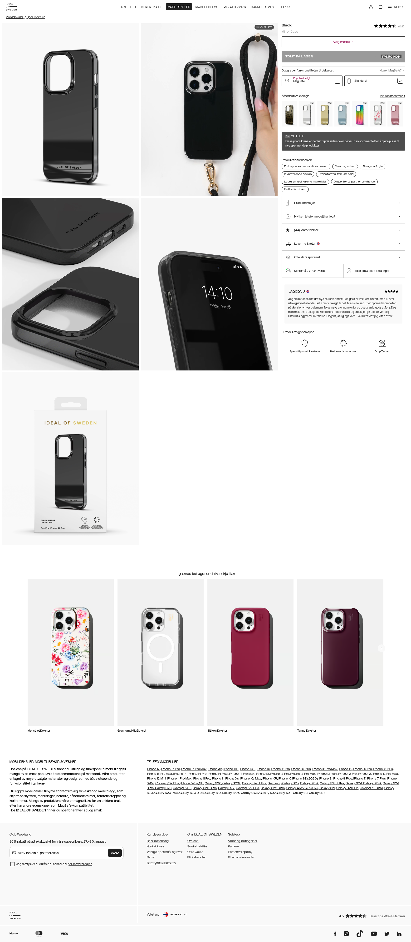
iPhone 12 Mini (156, 778)
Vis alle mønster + (392, 96)
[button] (370, 915)
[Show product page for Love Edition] (378, 114)
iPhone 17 (153, 769)
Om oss (193, 841)
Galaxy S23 (162, 788)
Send (115, 853)
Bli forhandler (196, 857)
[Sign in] (371, 6)
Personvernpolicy (240, 852)
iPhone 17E (231, 769)
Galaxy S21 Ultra (371, 788)
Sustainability (197, 846)
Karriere (233, 846)
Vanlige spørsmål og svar (164, 852)
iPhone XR (270, 778)
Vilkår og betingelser (242, 841)
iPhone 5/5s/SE (192, 783)
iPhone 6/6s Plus (167, 783)
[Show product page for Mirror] (307, 114)
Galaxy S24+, (372, 783)
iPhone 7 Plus (376, 778)
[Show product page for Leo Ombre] (289, 114)
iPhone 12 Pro (347, 773)
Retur (151, 857)
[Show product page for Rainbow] (360, 114)
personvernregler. (80, 864)
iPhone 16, (263, 769)
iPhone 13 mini (327, 773)
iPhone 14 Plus (218, 773)
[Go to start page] (11, 6)
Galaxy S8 (300, 793)
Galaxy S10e (249, 793)
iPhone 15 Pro (362, 769)
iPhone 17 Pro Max (193, 769)
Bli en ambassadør (241, 857)
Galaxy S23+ (182, 788)
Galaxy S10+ (230, 793)
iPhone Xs (232, 778)
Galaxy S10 (213, 793)
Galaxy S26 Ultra (254, 783)
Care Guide (195, 852)
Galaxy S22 (226, 788)
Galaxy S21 (327, 788)
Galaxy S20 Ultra (191, 793)
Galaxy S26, (213, 783)
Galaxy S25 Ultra (332, 783)
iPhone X (285, 778)
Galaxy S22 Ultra (273, 788)
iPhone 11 (218, 778)
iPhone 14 (179, 773)
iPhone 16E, (247, 769)
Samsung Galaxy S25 (283, 783)
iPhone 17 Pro (170, 769)
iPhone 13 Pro (279, 773)
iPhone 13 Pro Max (303, 773)
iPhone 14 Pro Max (241, 773)
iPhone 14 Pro (197, 773)
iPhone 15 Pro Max (159, 773)
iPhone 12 (364, 773)
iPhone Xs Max (250, 778)
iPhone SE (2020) (305, 778)
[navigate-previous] (381, 648)
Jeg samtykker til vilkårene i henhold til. (54, 864)
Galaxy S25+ (309, 783)
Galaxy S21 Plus (347, 788)
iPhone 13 (262, 773)
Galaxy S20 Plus (166, 793)
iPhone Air (215, 769)
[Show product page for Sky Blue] (342, 114)
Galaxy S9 (266, 793)
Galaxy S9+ (283, 793)
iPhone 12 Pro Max (385, 773)
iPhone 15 (345, 769)
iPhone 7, (359, 778)
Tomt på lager (343, 57)
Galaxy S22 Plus (247, 788)
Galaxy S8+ (317, 793)
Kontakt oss (155, 846)
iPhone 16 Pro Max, (325, 769)
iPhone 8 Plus (342, 778)
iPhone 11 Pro (201, 778)
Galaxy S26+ (231, 783)
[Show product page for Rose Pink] (395, 114)
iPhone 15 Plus (382, 769)
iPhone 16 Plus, (301, 769)
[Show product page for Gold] (325, 114)
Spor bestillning (158, 841)
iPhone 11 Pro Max (179, 778)
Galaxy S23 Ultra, (205, 788)
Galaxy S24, (354, 783)
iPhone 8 (325, 778)
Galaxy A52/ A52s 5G (302, 788)
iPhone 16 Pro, (280, 769)
